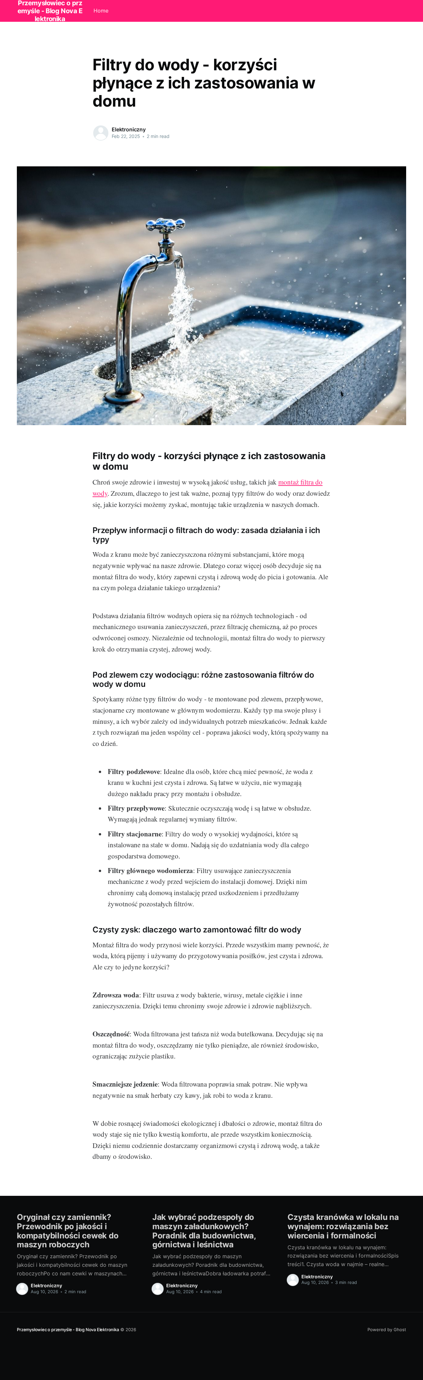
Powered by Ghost (386, 1329)
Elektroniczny (129, 129)
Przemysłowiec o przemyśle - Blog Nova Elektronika (68, 1329)
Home (101, 10)
